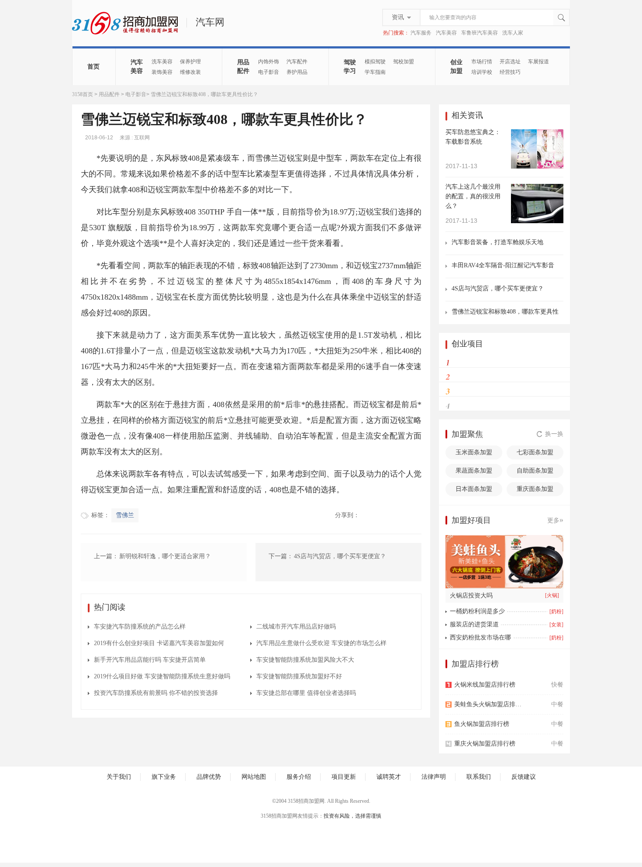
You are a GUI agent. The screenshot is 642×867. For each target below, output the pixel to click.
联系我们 (478, 777)
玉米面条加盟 (474, 452)
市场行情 (481, 62)
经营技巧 (510, 72)
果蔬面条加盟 (474, 470)
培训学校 (481, 72)
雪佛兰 (125, 515)
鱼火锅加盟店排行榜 (481, 724)
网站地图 (254, 777)
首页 (93, 66)
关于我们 (119, 777)
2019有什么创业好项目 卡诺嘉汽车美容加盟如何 (159, 643)
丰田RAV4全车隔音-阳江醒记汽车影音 (503, 265)
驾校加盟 (403, 62)
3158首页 (82, 94)
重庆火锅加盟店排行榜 (484, 743)
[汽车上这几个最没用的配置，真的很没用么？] (537, 221)
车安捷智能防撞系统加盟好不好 (299, 676)
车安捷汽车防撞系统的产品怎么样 (140, 626)
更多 (555, 519)
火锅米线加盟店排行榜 (484, 684)
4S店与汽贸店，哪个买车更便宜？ (498, 288)
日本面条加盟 (474, 489)
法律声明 (433, 777)
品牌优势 (209, 777)
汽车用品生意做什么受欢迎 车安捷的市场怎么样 (321, 643)
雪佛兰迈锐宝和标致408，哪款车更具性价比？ (505, 312)
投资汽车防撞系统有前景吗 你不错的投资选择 (156, 693)
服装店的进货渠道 (474, 624)
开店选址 (510, 62)
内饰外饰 (268, 62)
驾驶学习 (350, 66)
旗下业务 (164, 777)
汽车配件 (296, 62)
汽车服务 (421, 33)
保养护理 (190, 62)
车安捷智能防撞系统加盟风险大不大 (305, 659)
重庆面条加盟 (535, 489)
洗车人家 (512, 33)
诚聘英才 (388, 777)
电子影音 (268, 72)
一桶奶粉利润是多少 (477, 611)
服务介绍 (298, 777)
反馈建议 (523, 777)
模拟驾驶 (375, 62)
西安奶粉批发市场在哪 (480, 637)
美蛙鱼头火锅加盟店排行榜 (490, 704)
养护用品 (296, 72)
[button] (516, 583)
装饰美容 (162, 72)
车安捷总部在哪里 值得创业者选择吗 (306, 693)
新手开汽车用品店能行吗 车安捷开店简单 (150, 659)
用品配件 (243, 66)
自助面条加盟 (535, 470)
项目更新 (343, 777)
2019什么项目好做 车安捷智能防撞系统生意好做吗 (162, 676)
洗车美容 (162, 62)
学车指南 (375, 72)
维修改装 (190, 72)
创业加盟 (456, 66)
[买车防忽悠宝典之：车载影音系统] (537, 166)
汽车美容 (446, 33)
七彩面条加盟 (535, 452)
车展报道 (538, 62)
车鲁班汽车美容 (479, 33)
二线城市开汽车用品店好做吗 (296, 626)
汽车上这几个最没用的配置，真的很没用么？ (472, 196)
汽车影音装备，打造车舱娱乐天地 (497, 242)
